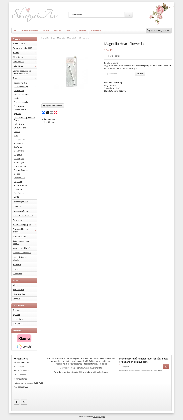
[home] (15, 30)
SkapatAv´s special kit (22, 252)
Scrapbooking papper (22, 224)
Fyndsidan (17, 273)
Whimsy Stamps (20, 170)
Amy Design (19, 106)
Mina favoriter (19, 294)
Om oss (57, 30)
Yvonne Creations (21, 94)
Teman (16, 52)
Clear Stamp (18, 57)
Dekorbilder (18, 66)
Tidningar (17, 264)
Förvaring (17, 206)
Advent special (19, 43)
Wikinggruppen (99, 416)
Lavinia (16, 269)
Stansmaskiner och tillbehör (21, 230)
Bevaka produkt (111, 63)
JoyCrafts (17, 113)
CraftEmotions (20, 127)
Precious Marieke (21, 102)
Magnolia (18, 154)
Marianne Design (21, 86)
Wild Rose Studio (21, 166)
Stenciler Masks (19, 236)
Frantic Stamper (20, 185)
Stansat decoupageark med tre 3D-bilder (22, 72)
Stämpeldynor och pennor (21, 242)
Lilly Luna (18, 181)
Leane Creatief (20, 109)
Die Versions (19, 150)
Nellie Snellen (19, 124)
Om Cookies (18, 323)
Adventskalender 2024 (22, 48)
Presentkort (18, 220)
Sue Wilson (18, 147)
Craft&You (18, 189)
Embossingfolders (20, 201)
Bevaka (140, 73)
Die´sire (17, 174)
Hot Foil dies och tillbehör (20, 258)
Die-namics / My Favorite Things (24, 118)
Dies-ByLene (19, 193)
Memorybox (19, 158)
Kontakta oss (96, 30)
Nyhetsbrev (81, 30)
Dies (15, 78)
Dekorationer (18, 61)
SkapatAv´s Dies (20, 83)
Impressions (19, 143)
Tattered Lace (19, 177)
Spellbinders (19, 90)
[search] (129, 14)
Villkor (68, 30)
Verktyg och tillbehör (22, 248)
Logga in (16, 298)
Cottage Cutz (19, 139)
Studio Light (19, 162)
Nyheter (46, 30)
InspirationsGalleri (29, 30)
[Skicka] (166, 366)
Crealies (17, 131)
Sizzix (16, 135)
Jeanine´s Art (19, 98)
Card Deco (18, 197)
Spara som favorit (53, 105)
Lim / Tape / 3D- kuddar (23, 215)
